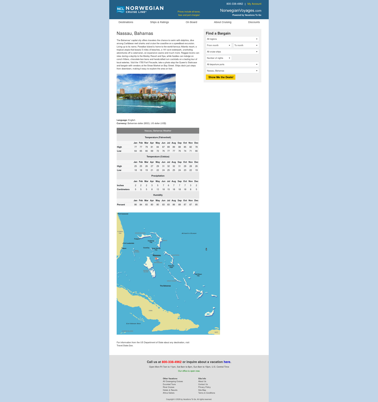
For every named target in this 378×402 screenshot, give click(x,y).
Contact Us (203, 384)
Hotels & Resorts (170, 390)
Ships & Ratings (159, 22)
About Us (202, 381)
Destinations (126, 22)
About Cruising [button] (222, 22)
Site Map (202, 390)
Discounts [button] (254, 22)
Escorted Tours (169, 384)
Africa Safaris (169, 392)
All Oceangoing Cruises (173, 381)
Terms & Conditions (206, 392)
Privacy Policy (204, 387)
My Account (254, 3)
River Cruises (168, 387)
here (227, 361)
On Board (191, 22)
